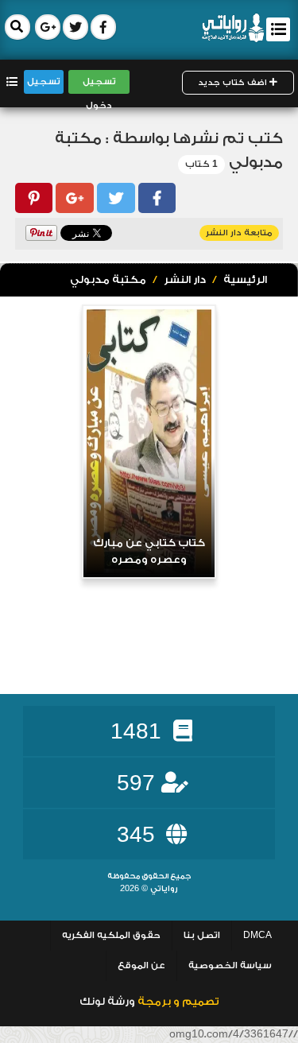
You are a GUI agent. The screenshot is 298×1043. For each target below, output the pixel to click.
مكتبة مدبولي (108, 280)
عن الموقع (141, 965)
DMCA (257, 935)
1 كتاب (201, 164)
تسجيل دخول (99, 84)
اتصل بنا (202, 935)
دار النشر (185, 280)
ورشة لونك (107, 1002)
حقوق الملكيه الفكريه (111, 935)
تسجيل (43, 81)
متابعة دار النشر (239, 233)
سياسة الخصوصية (230, 965)
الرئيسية (245, 280)
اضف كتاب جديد (233, 82)
